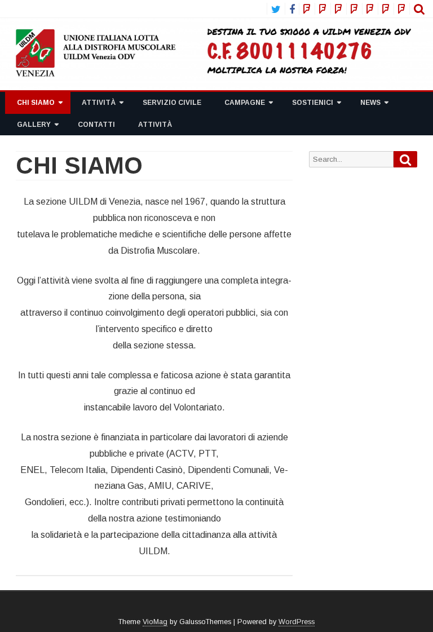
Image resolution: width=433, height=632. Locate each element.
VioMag (155, 622)
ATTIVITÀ (99, 103)
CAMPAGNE (244, 103)
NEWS (370, 103)
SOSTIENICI (312, 103)
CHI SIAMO (36, 103)
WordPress (297, 622)
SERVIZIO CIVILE (172, 103)
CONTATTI (96, 125)
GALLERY (34, 125)
